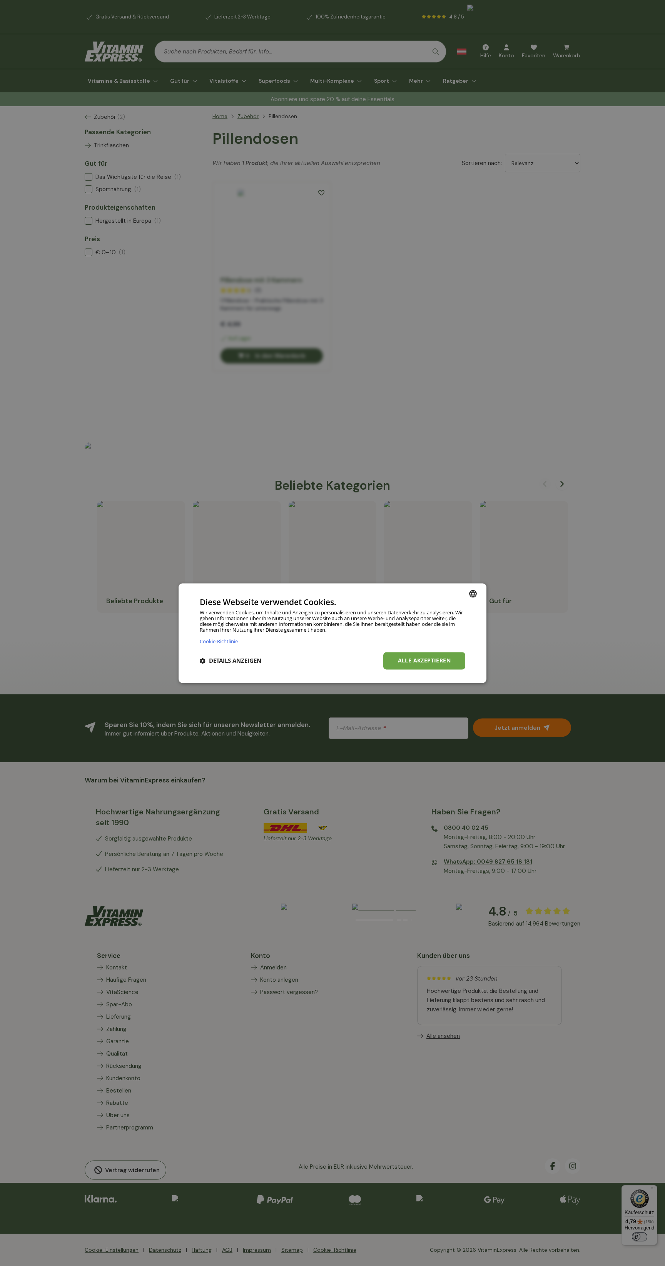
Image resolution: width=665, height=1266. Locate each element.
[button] (230, 661)
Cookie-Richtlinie (219, 641)
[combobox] (473, 593)
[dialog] (332, 633)
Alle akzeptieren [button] (424, 660)
